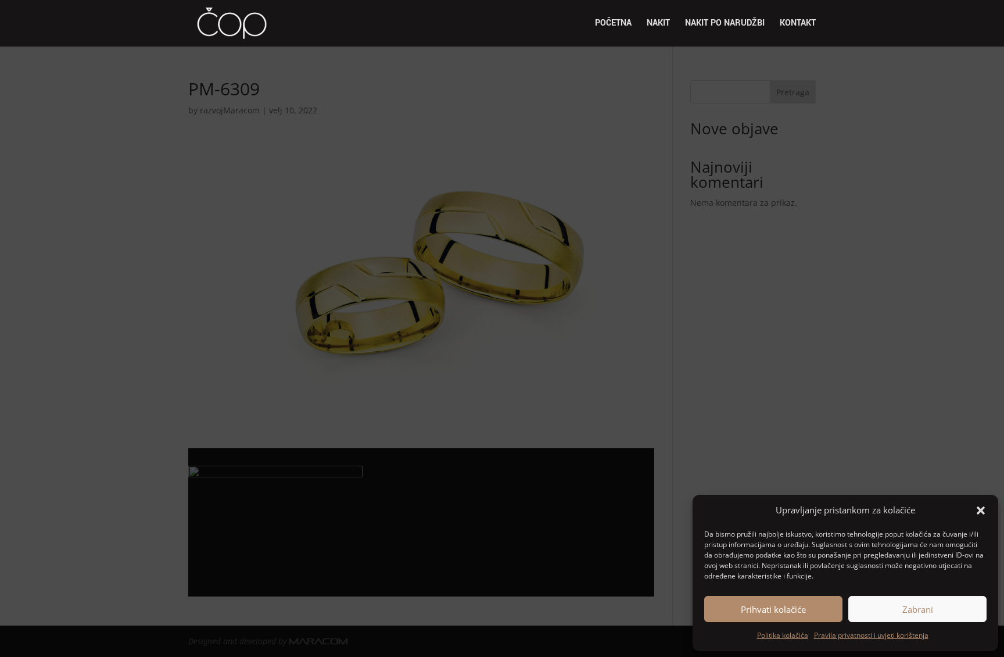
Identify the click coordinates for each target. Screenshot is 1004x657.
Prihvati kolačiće (773, 609)
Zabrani (917, 609)
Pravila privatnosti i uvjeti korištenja (871, 635)
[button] (981, 510)
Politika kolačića (782, 635)
